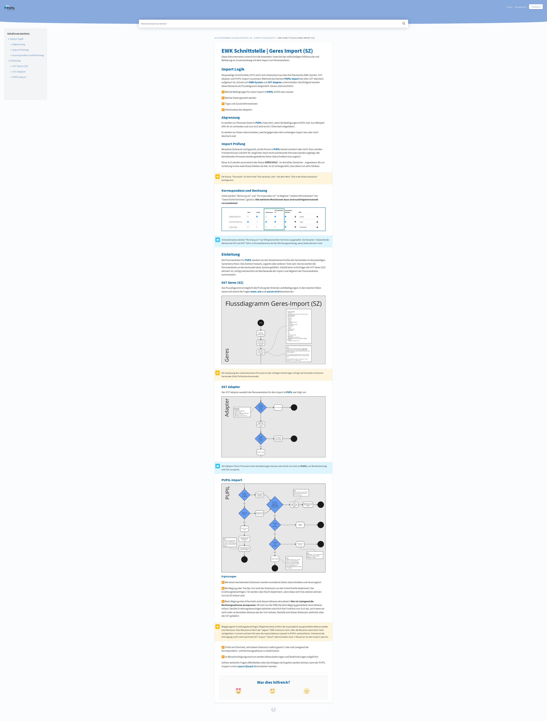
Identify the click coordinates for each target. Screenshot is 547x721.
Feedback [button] (535, 6)
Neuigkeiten (521, 7)
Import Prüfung (20, 49)
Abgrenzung (18, 44)
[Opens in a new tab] (273, 709)
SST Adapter (19, 71)
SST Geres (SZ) (20, 66)
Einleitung (15, 60)
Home (510, 7)
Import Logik (17, 38)
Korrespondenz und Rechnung (28, 55)
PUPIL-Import (19, 77)
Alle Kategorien (222, 38)
